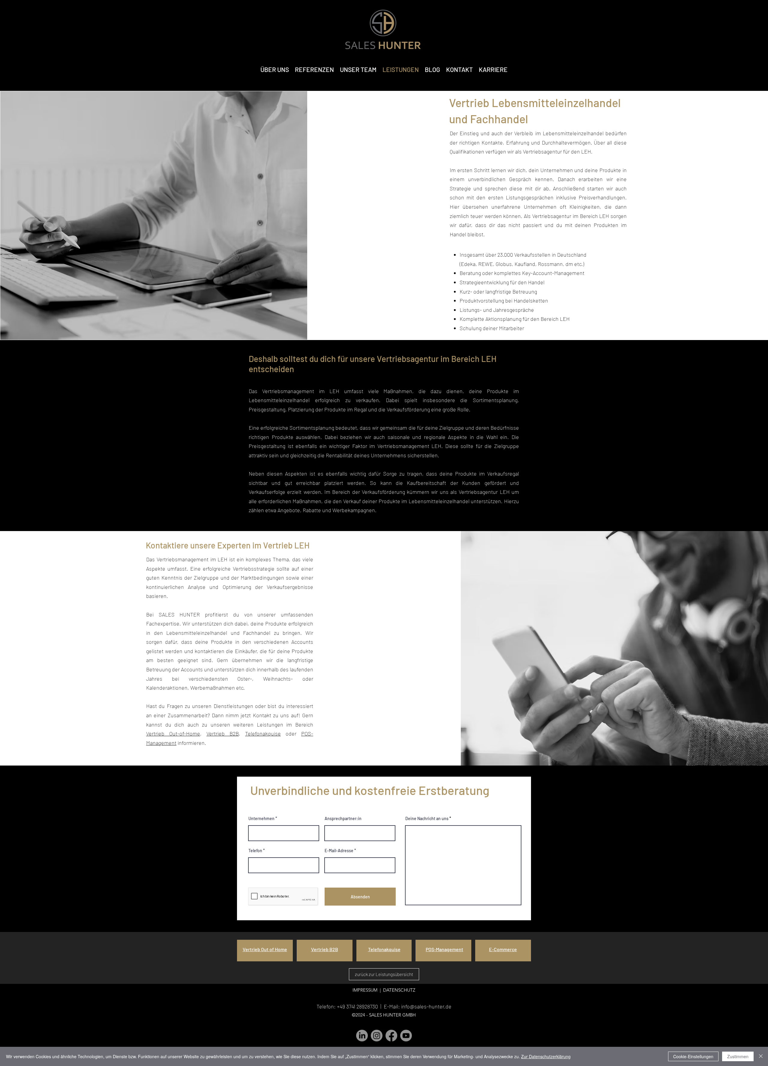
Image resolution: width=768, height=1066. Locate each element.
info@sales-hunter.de (426, 1006)
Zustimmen (737, 1056)
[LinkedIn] (362, 1035)
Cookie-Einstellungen (693, 1056)
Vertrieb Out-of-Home (173, 733)
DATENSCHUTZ (398, 990)
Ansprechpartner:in (343, 819)
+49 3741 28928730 (357, 1006)
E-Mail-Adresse (339, 851)
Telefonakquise (263, 733)
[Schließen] (760, 1056)
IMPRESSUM (364, 990)
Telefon (255, 851)
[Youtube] (406, 1035)
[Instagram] (376, 1035)
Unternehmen (261, 819)
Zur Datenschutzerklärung (546, 1056)
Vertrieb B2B (222, 733)
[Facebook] (391, 1035)
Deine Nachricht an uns (426, 819)
